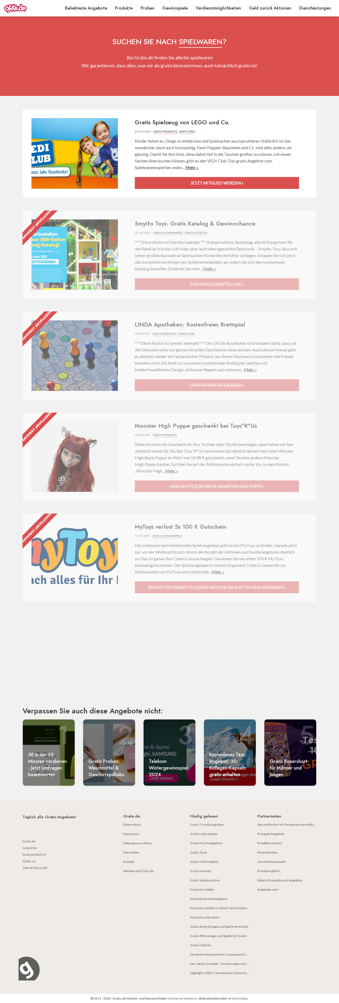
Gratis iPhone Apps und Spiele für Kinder (218, 936)
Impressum (131, 834)
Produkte (124, 8)
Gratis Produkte (165, 132)
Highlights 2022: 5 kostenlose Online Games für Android (230, 973)
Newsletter (131, 852)
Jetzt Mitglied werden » (216, 182)
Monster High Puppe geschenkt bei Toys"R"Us (196, 425)
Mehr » (191, 167)
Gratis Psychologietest (206, 843)
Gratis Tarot (198, 852)
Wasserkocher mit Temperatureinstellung (287, 825)
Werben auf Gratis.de (138, 871)
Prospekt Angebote (270, 834)
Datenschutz (132, 825)
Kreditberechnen (269, 843)
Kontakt (128, 862)
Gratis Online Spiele (204, 862)
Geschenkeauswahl (271, 862)
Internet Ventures (184, 998)
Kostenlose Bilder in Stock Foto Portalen (218, 908)
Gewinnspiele (175, 8)
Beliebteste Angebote (86, 8)
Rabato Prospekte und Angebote (279, 880)
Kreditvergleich (268, 871)
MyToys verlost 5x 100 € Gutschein (180, 526)
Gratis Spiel (187, 132)
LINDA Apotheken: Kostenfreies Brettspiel (190, 324)
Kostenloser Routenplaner (209, 899)
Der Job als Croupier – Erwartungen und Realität (223, 964)
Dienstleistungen (315, 8)
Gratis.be (29, 841)
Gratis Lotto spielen (204, 834)
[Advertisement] (169, 659)
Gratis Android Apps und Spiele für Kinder (219, 927)
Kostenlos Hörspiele (204, 917)
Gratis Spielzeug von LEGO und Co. (182, 122)
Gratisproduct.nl (34, 854)
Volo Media (240, 998)
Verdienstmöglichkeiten (218, 8)
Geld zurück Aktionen (270, 8)
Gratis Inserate (200, 871)
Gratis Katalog (196, 233)
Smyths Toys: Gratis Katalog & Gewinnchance (195, 223)
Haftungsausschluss (137, 843)
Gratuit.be (30, 848)
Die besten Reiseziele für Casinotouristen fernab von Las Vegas (234, 954)
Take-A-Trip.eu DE (35, 868)
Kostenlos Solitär (202, 889)
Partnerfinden (267, 852)
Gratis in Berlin (200, 945)
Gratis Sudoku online (205, 880)
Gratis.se (29, 861)
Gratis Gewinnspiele (168, 233)
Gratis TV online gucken (207, 825)
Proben (147, 8)
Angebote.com (267, 889)
